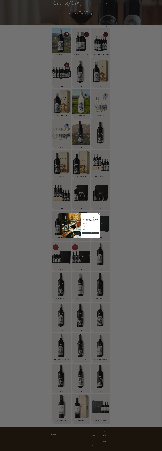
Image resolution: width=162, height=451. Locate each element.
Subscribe (90, 232)
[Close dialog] (99, 214)
